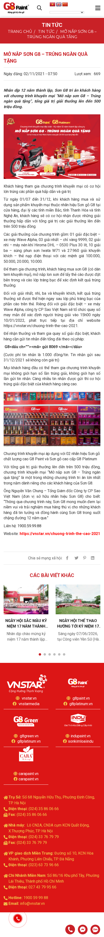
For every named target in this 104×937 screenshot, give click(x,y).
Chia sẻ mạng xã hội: (45, 558)
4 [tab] (54, 654)
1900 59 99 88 (35, 897)
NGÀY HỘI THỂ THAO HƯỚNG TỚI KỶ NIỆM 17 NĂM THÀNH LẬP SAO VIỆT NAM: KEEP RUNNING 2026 (78, 623)
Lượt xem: (82, 74)
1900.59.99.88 (29, 526)
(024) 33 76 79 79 (44, 837)
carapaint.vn (28, 773)
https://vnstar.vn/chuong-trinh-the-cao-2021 (60, 533)
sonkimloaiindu (80, 741)
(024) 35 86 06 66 (44, 808)
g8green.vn (29, 736)
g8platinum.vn (81, 704)
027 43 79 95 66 (42, 887)
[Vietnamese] (52, 4)
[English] (59, 4)
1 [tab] (40, 654)
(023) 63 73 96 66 (44, 865)
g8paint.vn (81, 698)
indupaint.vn (80, 736)
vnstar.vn (29, 698)
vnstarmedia (29, 704)
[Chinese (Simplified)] (65, 4)
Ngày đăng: (13, 74)
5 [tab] (59, 654)
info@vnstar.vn (32, 903)
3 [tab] (49, 654)
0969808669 (95, 929)
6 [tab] (64, 654)
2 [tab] (45, 654)
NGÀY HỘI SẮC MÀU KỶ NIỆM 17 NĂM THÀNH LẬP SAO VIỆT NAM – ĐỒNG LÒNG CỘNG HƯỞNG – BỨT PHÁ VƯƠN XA (26, 623)
